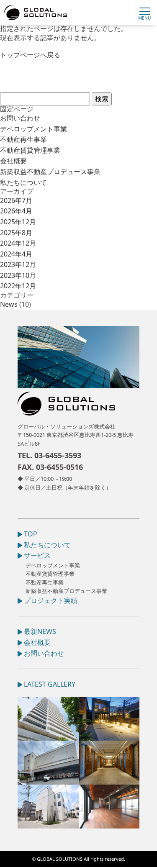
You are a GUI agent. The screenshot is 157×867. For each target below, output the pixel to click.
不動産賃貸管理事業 (30, 150)
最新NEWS (39, 631)
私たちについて (23, 182)
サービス (36, 555)
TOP (29, 534)
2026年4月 (16, 210)
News (9, 304)
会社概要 (13, 160)
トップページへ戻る (30, 54)
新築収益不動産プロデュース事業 (50, 171)
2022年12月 (18, 285)
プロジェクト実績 (49, 600)
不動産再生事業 (23, 139)
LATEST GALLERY (48, 684)
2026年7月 (16, 200)
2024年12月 (18, 243)
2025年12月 (18, 221)
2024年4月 (16, 254)
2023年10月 (18, 275)
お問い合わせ (20, 118)
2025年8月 (16, 232)
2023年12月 (18, 264)
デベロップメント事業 (33, 128)
